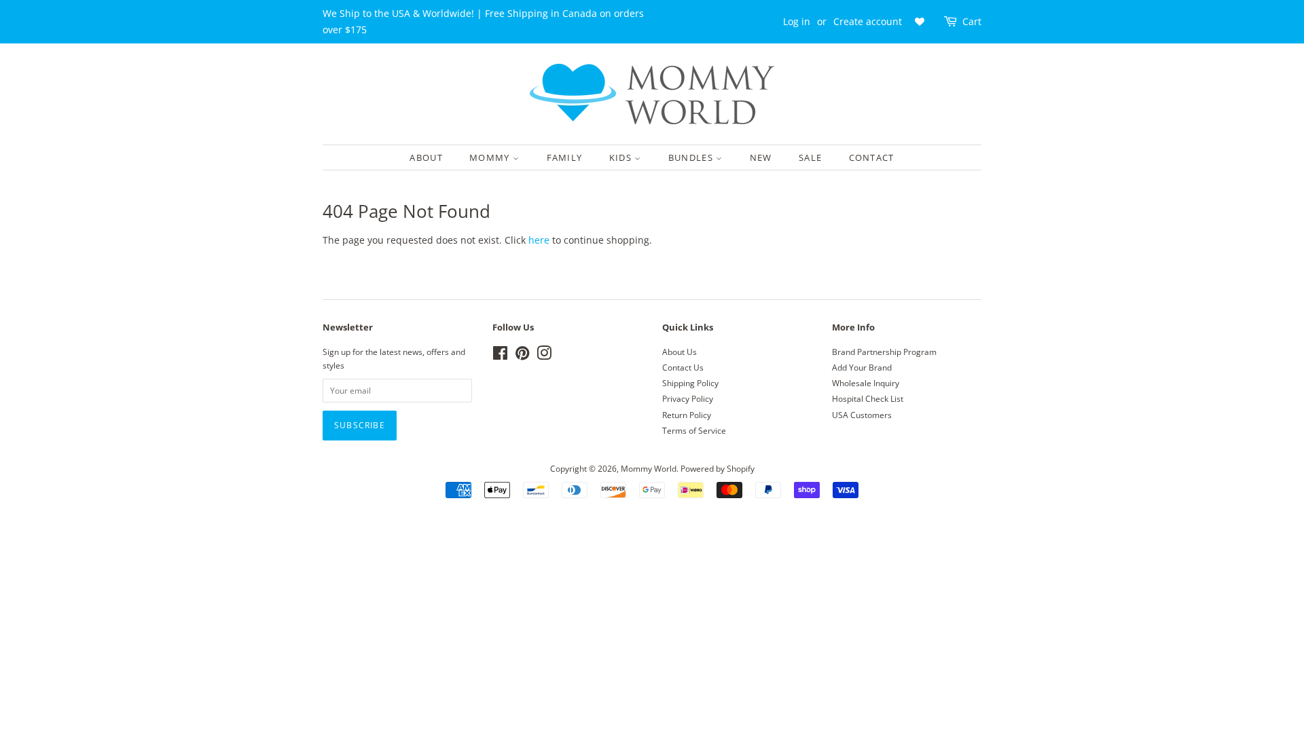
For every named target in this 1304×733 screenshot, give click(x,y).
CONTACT (871, 157)
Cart (971, 21)
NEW (761, 157)
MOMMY (491, 157)
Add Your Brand (862, 367)
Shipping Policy (690, 382)
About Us (679, 351)
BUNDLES (692, 157)
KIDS (622, 157)
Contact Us (683, 367)
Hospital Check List (867, 398)
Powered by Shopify (718, 468)
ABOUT (426, 157)
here (538, 239)
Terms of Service (694, 430)
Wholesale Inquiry (865, 382)
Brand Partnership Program (884, 351)
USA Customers (862, 414)
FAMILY (565, 157)
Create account (867, 21)
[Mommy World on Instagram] (544, 355)
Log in (796, 21)
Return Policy (686, 414)
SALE (810, 157)
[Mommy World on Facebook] (500, 355)
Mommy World (648, 468)
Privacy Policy (687, 398)
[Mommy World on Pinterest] (522, 355)
